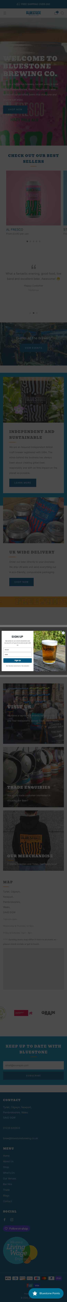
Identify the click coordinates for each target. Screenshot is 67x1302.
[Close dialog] (63, 633)
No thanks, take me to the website (17, 666)
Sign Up (17, 660)
